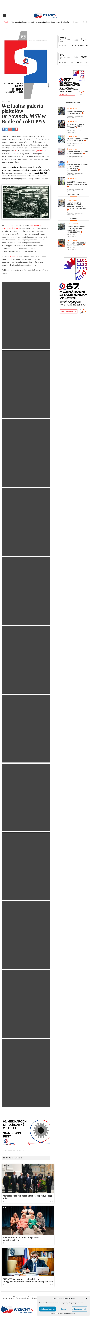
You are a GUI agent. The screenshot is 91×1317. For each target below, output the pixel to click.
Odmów (63, 1309)
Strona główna (6, 1297)
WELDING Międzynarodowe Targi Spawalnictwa (77, 140)
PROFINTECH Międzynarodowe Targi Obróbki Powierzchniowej (77, 182)
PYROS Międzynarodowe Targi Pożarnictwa (76, 244)
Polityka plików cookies (56, 1313)
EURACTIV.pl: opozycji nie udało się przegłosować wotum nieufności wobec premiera (28, 1280)
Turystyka (31, 1297)
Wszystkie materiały (19, 1297)
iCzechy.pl (14, 256)
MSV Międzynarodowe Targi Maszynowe (76, 112)
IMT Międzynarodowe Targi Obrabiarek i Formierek (75, 126)
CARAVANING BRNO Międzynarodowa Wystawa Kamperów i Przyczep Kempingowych (77, 205)
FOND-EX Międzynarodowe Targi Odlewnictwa (77, 153)
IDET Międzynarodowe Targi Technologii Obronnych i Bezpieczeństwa (76, 229)
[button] (86, 1298)
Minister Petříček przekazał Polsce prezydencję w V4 (27, 1197)
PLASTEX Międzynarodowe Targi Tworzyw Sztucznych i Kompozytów (77, 167)
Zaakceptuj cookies (48, 1309)
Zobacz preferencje (79, 1309)
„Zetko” (39, 150)
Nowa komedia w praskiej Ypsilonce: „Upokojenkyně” (22, 1238)
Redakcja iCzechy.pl (8, 1298)
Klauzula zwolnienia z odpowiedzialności (29, 1298)
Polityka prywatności (69, 1313)
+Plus (5, 29)
